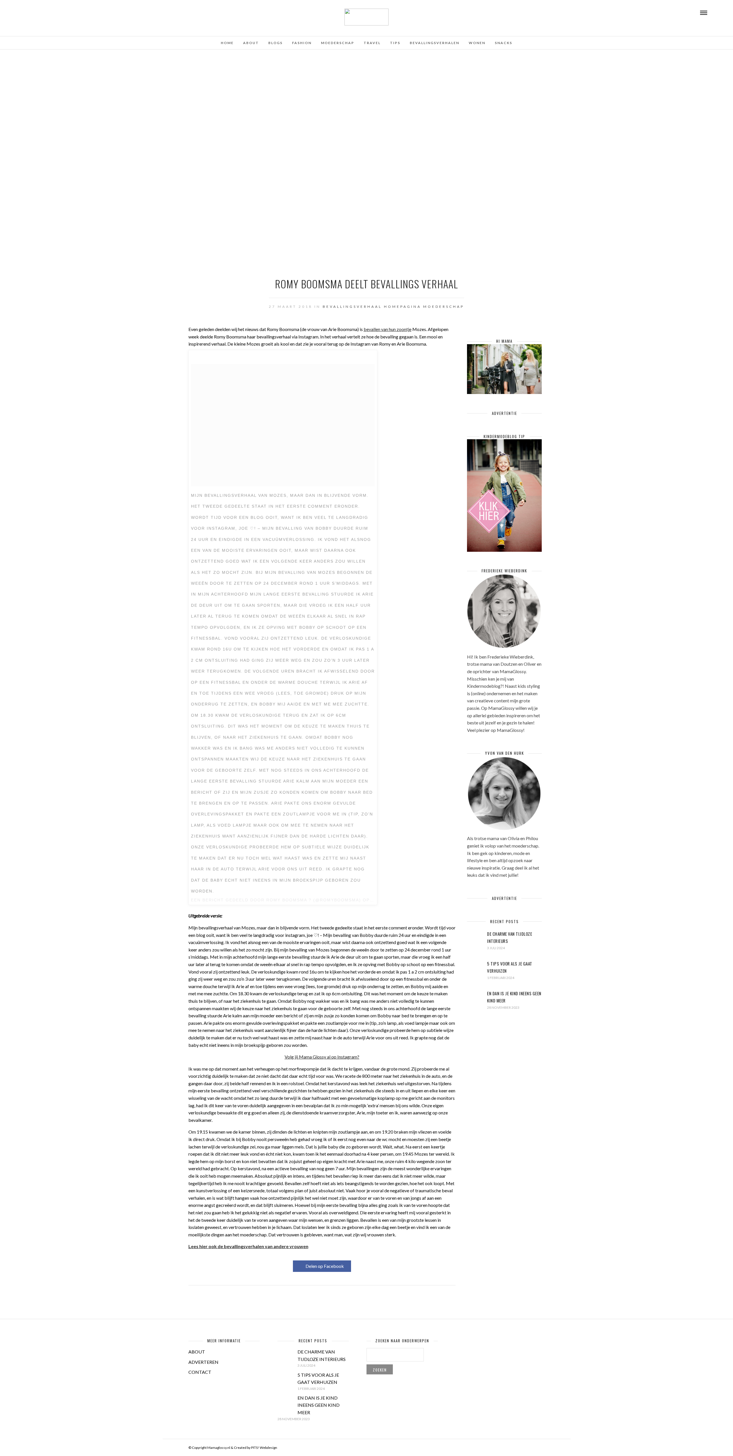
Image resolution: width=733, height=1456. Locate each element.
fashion (302, 43)
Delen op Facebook (325, 1266)
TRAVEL (372, 43)
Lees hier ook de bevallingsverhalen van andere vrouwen (248, 1246)
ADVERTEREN (203, 1362)
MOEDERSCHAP (337, 43)
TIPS (395, 43)
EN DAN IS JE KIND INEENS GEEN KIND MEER (318, 1405)
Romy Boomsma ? (289, 900)
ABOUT (196, 1351)
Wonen (477, 43)
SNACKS (503, 43)
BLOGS (275, 43)
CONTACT (199, 1372)
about (251, 43)
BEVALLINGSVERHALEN (434, 43)
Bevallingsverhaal (352, 306)
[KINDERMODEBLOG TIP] (504, 550)
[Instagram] (51, 12)
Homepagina (402, 306)
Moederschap (443, 306)
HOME (227, 43)
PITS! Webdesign (264, 1447)
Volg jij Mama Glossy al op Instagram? (322, 1056)
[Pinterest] (43, 12)
